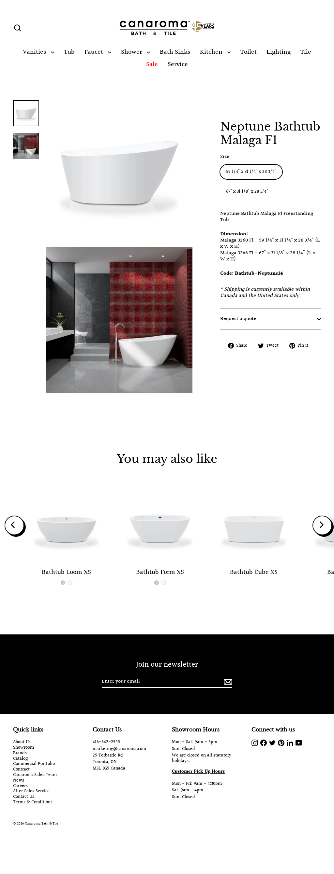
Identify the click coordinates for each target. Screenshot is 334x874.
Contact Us (23, 797)
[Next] (322, 525)
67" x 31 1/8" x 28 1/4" (247, 191)
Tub (69, 52)
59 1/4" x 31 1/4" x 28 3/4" (251, 171)
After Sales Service (31, 791)
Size (224, 157)
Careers (20, 786)
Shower (132, 52)
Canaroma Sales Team (35, 775)
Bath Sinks (175, 52)
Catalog (20, 759)
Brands (20, 753)
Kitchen (212, 52)
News (18, 781)
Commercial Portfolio (34, 764)
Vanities (35, 52)
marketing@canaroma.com (119, 749)
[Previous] (14, 525)
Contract (21, 769)
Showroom (23, 748)
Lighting (278, 52)
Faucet (94, 52)
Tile (305, 52)
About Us (22, 742)
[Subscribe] (227, 682)
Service (178, 64)
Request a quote (238, 319)
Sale (152, 64)
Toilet (248, 52)
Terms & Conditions (33, 802)
